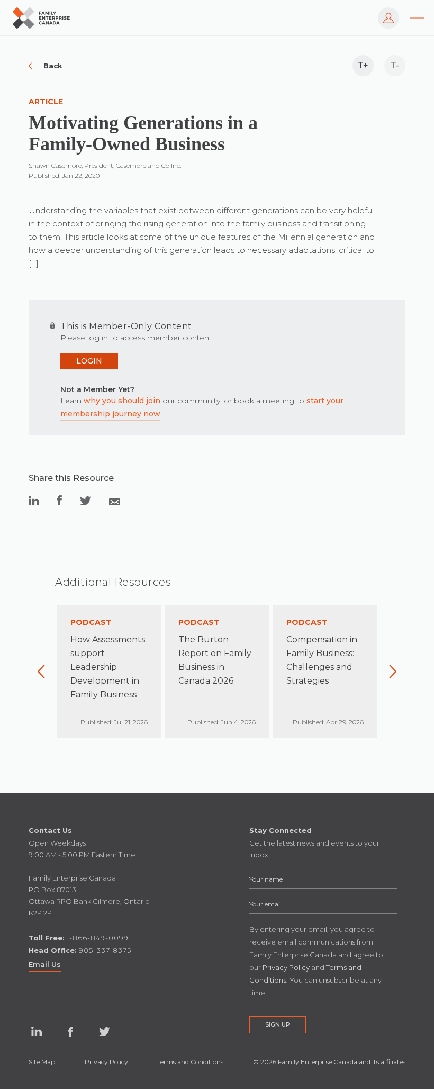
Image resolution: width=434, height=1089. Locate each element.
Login (89, 361)
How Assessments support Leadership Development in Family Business (107, 667)
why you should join (122, 400)
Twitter (104, 1032)
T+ (363, 65)
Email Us (45, 964)
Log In (383, 12)
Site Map (42, 1062)
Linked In (36, 1032)
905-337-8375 (105, 950)
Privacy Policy (106, 1062)
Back (52, 65)
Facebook (70, 1032)
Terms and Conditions (190, 1062)
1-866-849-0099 (98, 937)
